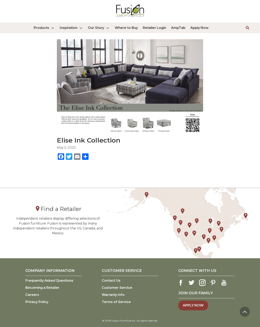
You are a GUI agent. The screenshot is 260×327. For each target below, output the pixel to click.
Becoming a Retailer (42, 288)
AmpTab (178, 28)
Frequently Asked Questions (49, 280)
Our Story (96, 28)
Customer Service (117, 288)
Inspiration (68, 28)
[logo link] (130, 17)
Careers (32, 295)
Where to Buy (126, 28)
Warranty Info (113, 295)
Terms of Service (116, 302)
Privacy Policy (36, 302)
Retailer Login (154, 28)
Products (41, 28)
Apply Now (199, 28)
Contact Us (111, 280)
